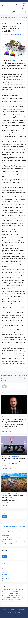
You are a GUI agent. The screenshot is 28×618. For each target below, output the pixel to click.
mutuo (13, 597)
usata (14, 601)
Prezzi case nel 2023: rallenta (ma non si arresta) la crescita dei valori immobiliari (13, 530)
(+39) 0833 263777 (5, 5)
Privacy (9, 612)
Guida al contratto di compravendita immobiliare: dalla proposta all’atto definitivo (13, 542)
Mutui (9, 597)
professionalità (7, 599)
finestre (8, 593)
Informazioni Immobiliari (10, 15)
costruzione (22, 591)
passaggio (18, 597)
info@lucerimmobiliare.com (6, 7)
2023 (3, 589)
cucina (3, 593)
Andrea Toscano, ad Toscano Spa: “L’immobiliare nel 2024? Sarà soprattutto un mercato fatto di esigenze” (14, 421)
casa (11, 591)
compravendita (16, 591)
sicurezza (15, 599)
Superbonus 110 (7, 601)
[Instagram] (15, 615)
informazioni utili (7, 595)
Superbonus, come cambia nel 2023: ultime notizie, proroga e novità (13, 534)
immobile (14, 593)
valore (16, 601)
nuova (15, 597)
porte (21, 597)
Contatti (14, 612)
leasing (3, 597)
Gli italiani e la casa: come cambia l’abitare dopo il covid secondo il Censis (12, 538)
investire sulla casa (18, 595)
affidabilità (14, 589)
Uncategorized (5, 578)
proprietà (11, 599)
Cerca (4, 516)
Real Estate (4, 574)
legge (6, 597)
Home (3, 15)
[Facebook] (12, 615)
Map (19, 612)
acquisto (8, 589)
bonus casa (8, 591)
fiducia (6, 593)
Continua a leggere (5, 428)
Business (12, 416)
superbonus (19, 599)
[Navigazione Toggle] (26, 1)
